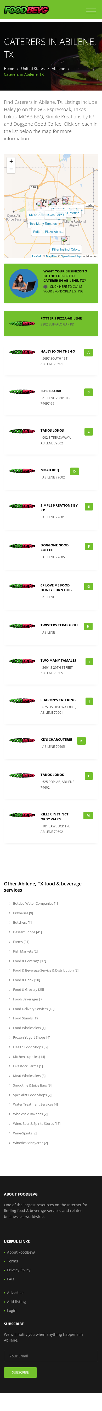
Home (9, 68)
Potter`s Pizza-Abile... (48, 231)
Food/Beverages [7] (27, 999)
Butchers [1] (22, 922)
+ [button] (11, 161)
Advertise (15, 1292)
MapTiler (51, 256)
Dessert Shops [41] (27, 932)
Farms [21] (20, 941)
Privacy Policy (18, 1269)
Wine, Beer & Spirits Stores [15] (36, 1123)
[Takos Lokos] (53, 204)
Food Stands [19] (25, 1018)
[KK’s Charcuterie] (39, 204)
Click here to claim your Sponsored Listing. (63, 288)
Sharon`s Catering (66, 212)
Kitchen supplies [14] (28, 1056)
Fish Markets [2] (25, 951)
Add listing (16, 1301)
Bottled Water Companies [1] (35, 903)
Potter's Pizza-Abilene (61, 318)
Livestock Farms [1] (27, 1066)
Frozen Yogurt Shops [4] (31, 1037)
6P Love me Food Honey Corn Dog (56, 587)
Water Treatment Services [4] (35, 1104)
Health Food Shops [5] (30, 1047)
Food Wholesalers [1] (29, 1027)
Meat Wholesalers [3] (29, 1075)
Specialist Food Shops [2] (32, 1095)
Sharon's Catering (58, 700)
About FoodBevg (21, 1252)
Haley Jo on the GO (58, 351)
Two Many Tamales (43, 223)
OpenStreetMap (71, 256)
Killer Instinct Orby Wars (55, 816)
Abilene (58, 68)
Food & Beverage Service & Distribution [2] (45, 970)
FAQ (10, 1278)
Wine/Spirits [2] (24, 1133)
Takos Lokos (55, 215)
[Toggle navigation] (90, 11)
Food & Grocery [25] (28, 989)
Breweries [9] (22, 913)
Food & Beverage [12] (29, 961)
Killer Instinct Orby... (66, 249)
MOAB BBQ (50, 470)
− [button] (11, 169)
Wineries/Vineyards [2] (30, 1142)
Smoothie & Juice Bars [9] (32, 1085)
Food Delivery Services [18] (33, 1008)
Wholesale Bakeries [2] (30, 1114)
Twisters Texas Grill (59, 625)
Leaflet (36, 256)
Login (11, 1310)
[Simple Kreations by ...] (65, 199)
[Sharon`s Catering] (65, 202)
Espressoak (51, 390)
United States (33, 68)
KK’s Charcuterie (41, 214)
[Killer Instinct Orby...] (64, 238)
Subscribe (20, 1372)
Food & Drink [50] (26, 980)
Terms (12, 1261)
